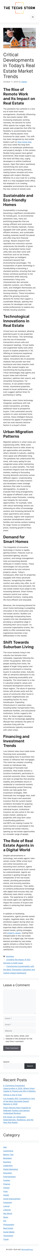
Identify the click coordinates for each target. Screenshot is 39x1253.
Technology (8, 1236)
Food (5, 1191)
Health (6, 1195)
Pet (4, 1221)
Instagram (7, 1202)
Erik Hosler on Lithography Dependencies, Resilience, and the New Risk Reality (18, 1120)
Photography (8, 1225)
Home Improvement (11, 1199)
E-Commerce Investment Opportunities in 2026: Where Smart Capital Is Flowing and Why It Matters (19, 1088)
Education (7, 1173)
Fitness (6, 1188)
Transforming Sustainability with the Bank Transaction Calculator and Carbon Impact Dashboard (19, 969)
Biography (7, 1158)
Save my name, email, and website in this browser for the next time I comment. (19, 1038)
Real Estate (8, 1228)
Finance (6, 1184)
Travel (6, 1239)
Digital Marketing (10, 1169)
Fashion (6, 1180)
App (5, 1147)
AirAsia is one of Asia (12, 1095)
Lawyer (6, 1206)
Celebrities (8, 1166)
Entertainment (9, 1177)
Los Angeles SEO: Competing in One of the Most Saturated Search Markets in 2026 (19, 1101)
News (5, 1217)
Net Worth (7, 1213)
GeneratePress (27, 1249)
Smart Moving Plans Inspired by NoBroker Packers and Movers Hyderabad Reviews (17, 1110)
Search (6, 1062)
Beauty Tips (8, 1154)
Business (10, 956)
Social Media (8, 1232)
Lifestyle (7, 1210)
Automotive (8, 1151)
